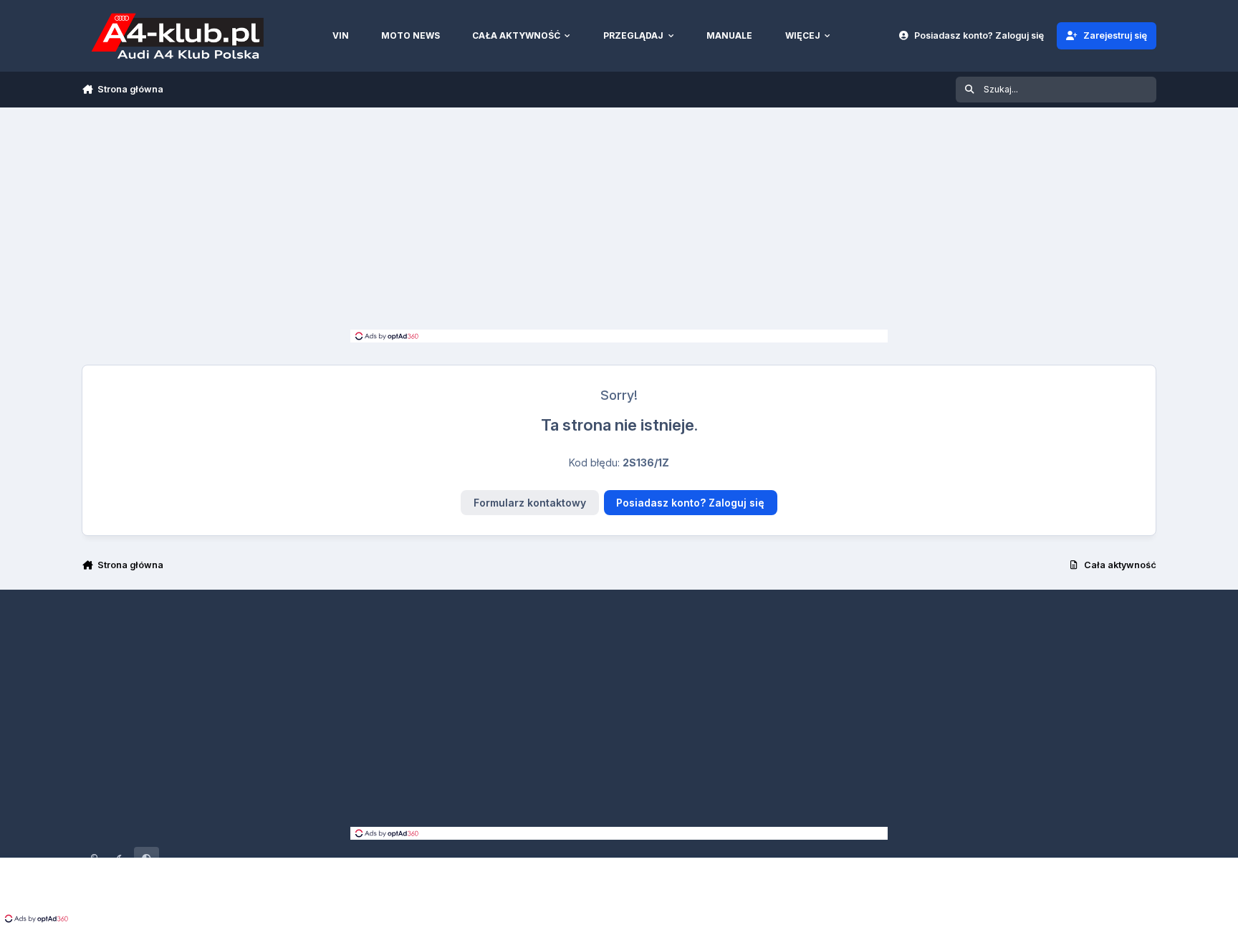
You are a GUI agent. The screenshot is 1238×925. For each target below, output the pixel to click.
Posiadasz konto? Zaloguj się (690, 503)
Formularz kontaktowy (530, 503)
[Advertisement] (619, 222)
